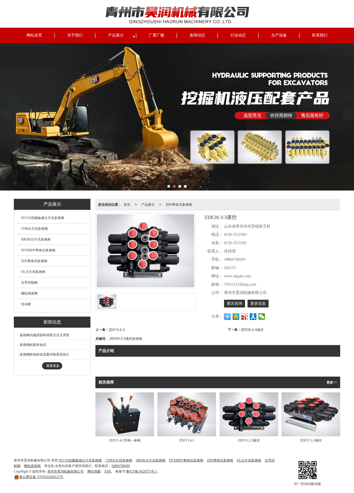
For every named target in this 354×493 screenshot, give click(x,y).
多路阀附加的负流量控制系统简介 (44, 354)
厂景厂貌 (156, 35)
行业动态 (238, 35)
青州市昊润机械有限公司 (65, 471)
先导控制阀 (29, 283)
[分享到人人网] (253, 316)
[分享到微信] (261, 316)
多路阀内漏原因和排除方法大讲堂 (44, 335)
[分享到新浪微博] (244, 316)
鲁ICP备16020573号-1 (141, 471)
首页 (127, 204)
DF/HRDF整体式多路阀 (38, 250)
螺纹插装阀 (29, 293)
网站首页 (34, 35)
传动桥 (26, 304)
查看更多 (52, 366)
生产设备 (279, 35)
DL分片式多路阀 (33, 272)
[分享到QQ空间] (236, 316)
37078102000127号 (41, 477)
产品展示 (116, 35)
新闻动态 (197, 35)
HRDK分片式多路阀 (36, 239)
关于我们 (75, 35)
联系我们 (319, 35)
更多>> (332, 382)
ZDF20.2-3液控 (252, 329)
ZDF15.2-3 (117, 329)
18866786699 (120, 466)
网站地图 (94, 471)
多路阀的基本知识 (33, 345)
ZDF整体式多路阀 (179, 204)
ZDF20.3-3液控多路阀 (126, 338)
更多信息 (258, 303)
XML (108, 471)
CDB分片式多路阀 (34, 229)
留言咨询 (234, 303)
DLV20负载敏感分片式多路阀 (42, 218)
